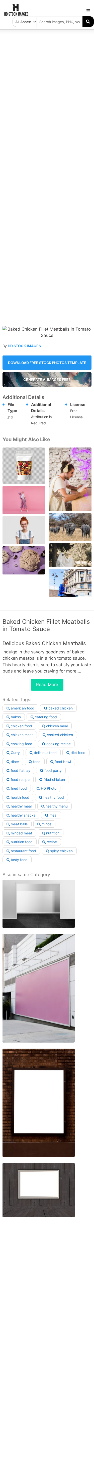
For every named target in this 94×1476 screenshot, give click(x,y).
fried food (18, 788)
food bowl (62, 761)
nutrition (52, 833)
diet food (77, 752)
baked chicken (60, 708)
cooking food (21, 744)
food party (52, 770)
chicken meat (21, 735)
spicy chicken (61, 851)
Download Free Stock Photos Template (47, 363)
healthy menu (56, 806)
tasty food (19, 860)
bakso (15, 717)
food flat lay (20, 770)
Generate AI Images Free (47, 379)
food (36, 761)
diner (14, 761)
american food (22, 708)
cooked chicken (59, 735)
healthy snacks (22, 815)
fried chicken (54, 779)
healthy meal (21, 806)
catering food (45, 717)
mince (46, 824)
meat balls (19, 824)
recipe (51, 842)
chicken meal (56, 726)
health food (19, 797)
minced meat (21, 833)
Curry (15, 752)
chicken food (21, 726)
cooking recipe (58, 744)
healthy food (53, 797)
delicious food (45, 752)
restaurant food (23, 851)
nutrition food (21, 842)
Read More (47, 684)
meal (52, 815)
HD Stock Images (24, 346)
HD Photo (48, 788)
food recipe (20, 779)
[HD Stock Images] (16, 15)
